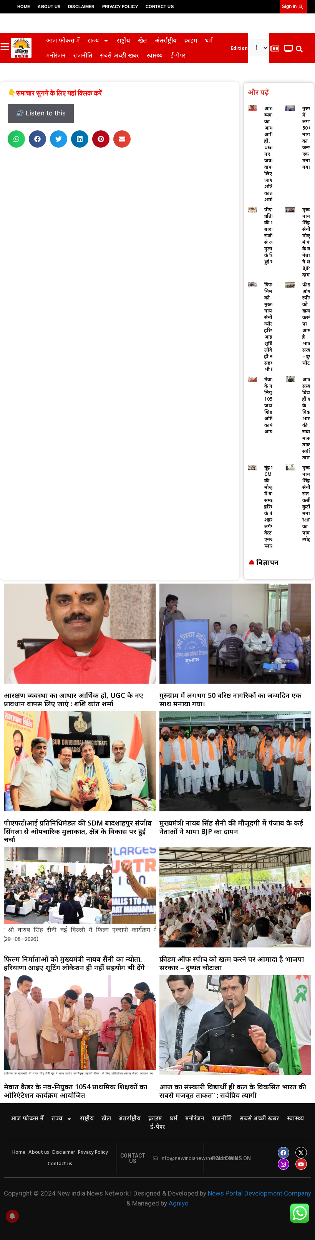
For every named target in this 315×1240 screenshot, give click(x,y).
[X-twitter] (301, 1152)
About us (49, 6)
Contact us (160, 6)
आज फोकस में (63, 40)
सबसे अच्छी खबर (119, 55)
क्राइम (190, 40)
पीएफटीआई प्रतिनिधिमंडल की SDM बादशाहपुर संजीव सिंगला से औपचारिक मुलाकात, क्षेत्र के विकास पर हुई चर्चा (78, 831)
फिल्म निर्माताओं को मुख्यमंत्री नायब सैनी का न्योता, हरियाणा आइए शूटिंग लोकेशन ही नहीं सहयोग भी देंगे (74, 963)
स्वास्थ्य (155, 55)
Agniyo (179, 1203)
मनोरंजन (56, 55)
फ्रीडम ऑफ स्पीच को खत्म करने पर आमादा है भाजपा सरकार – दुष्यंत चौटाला (231, 963)
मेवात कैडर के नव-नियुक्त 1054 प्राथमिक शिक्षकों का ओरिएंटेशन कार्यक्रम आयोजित (75, 1091)
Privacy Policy (120, 6)
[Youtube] (301, 1164)
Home (23, 6)
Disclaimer (81, 6)
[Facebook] (283, 1152)
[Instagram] (283, 1164)
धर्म (209, 40)
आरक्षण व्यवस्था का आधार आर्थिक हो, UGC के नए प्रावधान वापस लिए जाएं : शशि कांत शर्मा (73, 699)
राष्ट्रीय (123, 40)
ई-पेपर (178, 55)
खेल (142, 40)
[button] (299, 49)
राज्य (93, 40)
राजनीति (82, 55)
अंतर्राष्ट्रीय (166, 40)
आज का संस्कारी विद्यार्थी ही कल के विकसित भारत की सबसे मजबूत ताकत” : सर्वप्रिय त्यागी (232, 1091)
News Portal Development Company (259, 1193)
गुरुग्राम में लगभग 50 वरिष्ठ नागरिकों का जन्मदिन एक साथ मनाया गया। (230, 699)
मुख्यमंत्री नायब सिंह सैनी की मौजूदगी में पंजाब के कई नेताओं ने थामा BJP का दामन (231, 827)
